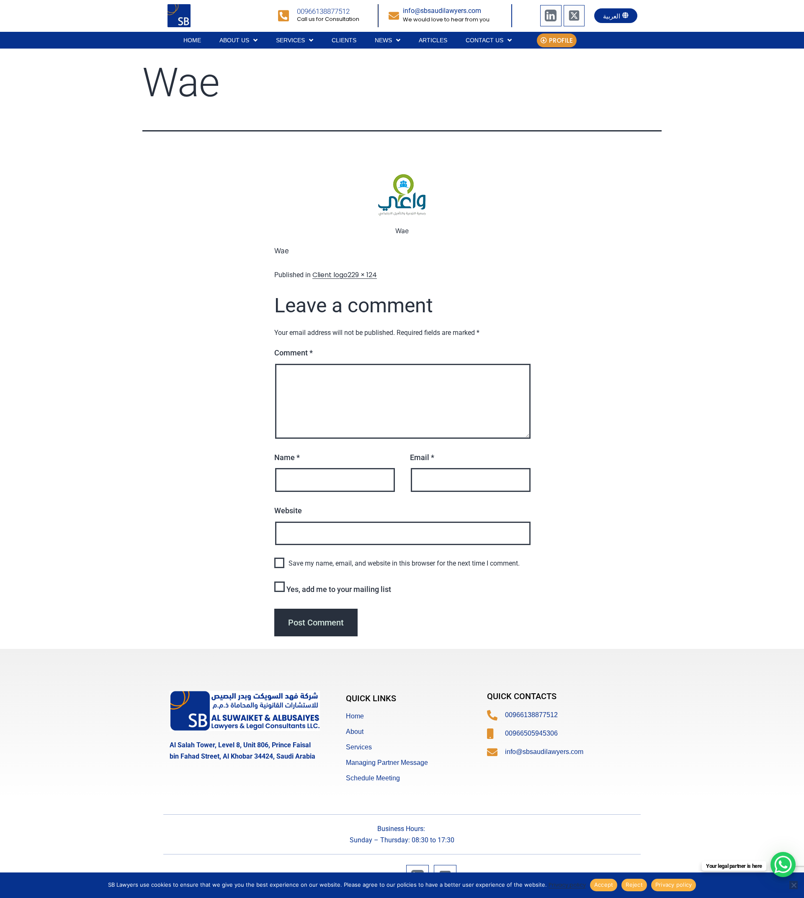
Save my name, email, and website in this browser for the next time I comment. (404, 563)
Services (290, 40)
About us (234, 40)
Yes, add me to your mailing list (338, 589)
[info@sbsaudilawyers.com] (394, 15)
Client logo (330, 275)
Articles (433, 40)
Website (288, 510)
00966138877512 (323, 11)
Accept (603, 884)
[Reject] (793, 885)
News (383, 40)
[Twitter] (574, 15)
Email (422, 457)
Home (192, 40)
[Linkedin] (550, 15)
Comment (293, 352)
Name (287, 457)
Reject (634, 884)
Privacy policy (567, 885)
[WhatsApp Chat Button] (783, 864)
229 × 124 (362, 275)
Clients (344, 40)
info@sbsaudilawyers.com (442, 11)
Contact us (484, 40)
